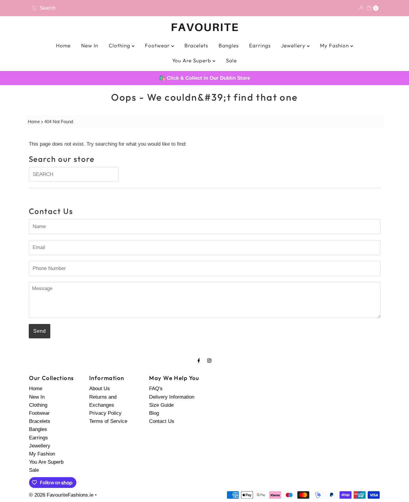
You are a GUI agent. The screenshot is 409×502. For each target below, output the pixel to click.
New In (89, 45)
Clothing (120, 45)
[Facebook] (199, 360)
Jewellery (294, 45)
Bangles (229, 45)
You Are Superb (192, 60)
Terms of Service (108, 421)
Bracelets (196, 45)
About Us (99, 388)
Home (63, 45)
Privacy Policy (105, 413)
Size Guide (161, 405)
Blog (154, 413)
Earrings (260, 45)
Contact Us (161, 421)
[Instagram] (209, 360)
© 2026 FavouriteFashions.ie (61, 495)
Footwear (158, 45)
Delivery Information (171, 397)
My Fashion (335, 45)
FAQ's (156, 388)
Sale (231, 60)
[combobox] (115, 8)
